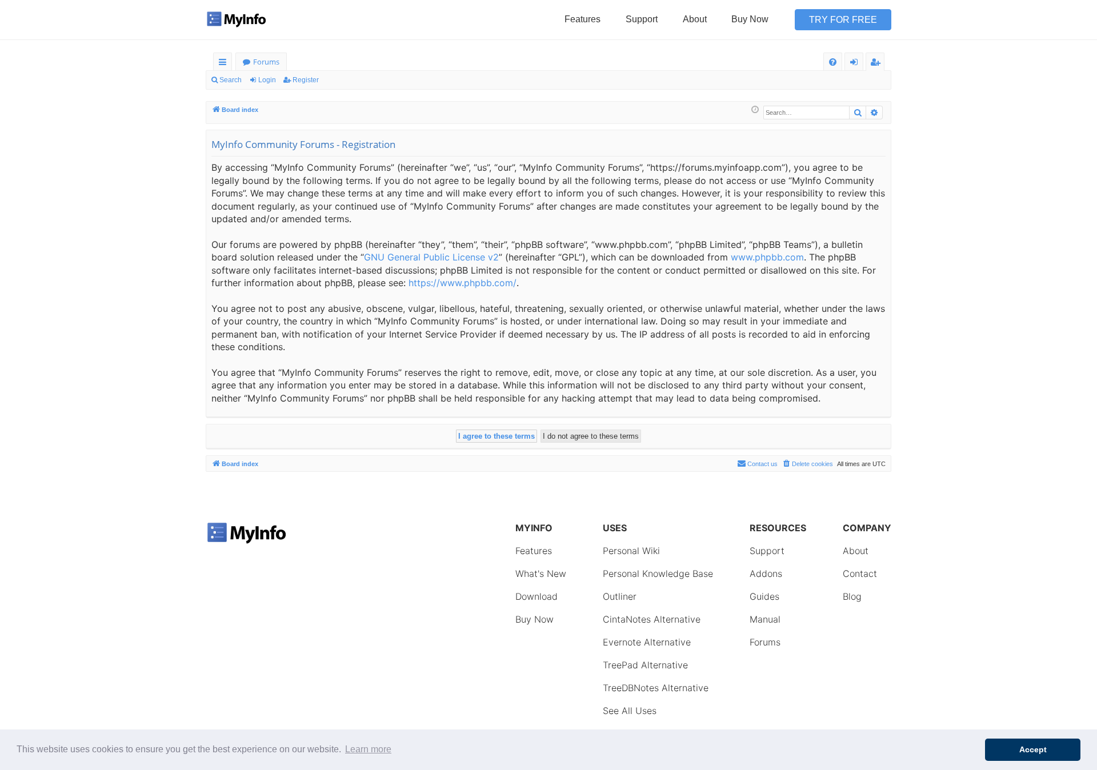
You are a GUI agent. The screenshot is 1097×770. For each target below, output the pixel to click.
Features (582, 19)
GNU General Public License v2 (431, 257)
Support (642, 19)
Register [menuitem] (877, 64)
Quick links (224, 64)
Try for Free (843, 20)
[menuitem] (833, 62)
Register (306, 80)
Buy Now (749, 19)
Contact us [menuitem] (762, 463)
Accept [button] (1033, 749)
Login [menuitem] (856, 64)
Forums (266, 62)
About (695, 19)
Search (230, 80)
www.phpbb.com (767, 257)
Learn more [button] (368, 749)
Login (267, 80)
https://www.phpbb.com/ (463, 282)
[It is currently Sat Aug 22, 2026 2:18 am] (755, 110)
